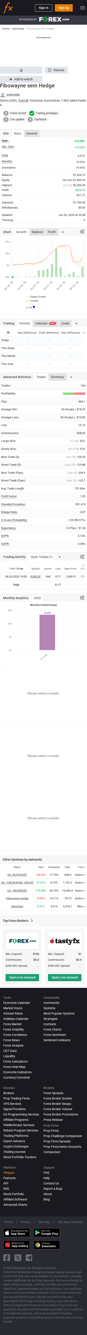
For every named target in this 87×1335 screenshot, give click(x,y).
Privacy (25, 1222)
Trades (41, 377)
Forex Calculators (15, 1061)
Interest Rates (13, 1013)
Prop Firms (51, 1130)
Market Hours (12, 1008)
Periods (24, 323)
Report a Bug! (53, 1188)
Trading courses (14, 1152)
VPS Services (12, 1103)
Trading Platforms (15, 1136)
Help (47, 1178)
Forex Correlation (15, 1035)
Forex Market (12, 1024)
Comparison (52, 1152)
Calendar (45, 323)
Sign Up (63, 8)
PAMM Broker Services (18, 1125)
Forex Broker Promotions (61, 1114)
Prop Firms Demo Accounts (62, 1146)
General (31, 133)
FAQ (46, 1172)
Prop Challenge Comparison (63, 1136)
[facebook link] (6, 1258)
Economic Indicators (17, 1072)
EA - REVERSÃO (17, 890)
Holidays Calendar (16, 1019)
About (48, 1194)
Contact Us (51, 1183)
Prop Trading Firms (16, 1098)
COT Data (10, 1051)
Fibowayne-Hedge (17, 898)
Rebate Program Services (20, 1130)
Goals (65, 323)
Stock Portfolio (13, 1194)
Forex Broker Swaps (57, 1103)
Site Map (44, 1222)
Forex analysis (13, 1045)
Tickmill (23, 100)
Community (52, 1003)
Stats (17, 133)
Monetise (17, 906)
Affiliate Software (15, 1199)
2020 (37, 598)
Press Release (53, 1120)
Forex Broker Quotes (58, 1098)
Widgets (8, 1172)
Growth (21, 232)
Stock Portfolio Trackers (19, 1157)
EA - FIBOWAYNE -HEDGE (17, 882)
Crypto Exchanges (16, 1146)
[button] (56, 70)
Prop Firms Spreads (57, 1141)
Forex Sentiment (55, 1035)
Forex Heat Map (14, 1067)
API (5, 1183)
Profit (52, 232)
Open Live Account (22, 977)
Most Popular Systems (59, 1013)
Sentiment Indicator (57, 1040)
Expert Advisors (14, 1141)
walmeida (13, 94)
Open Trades (42, 557)
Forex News (11, 1040)
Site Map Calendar (70, 1222)
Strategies (51, 1019)
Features (9, 1178)
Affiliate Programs (15, 1120)
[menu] (82, 7)
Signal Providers (14, 1109)
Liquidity (9, 1056)
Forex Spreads (53, 1093)
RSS (6, 1188)
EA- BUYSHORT (17, 874)
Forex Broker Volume (58, 1109)
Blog (47, 1199)
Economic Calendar (16, 1003)
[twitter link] (17, 1258)
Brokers (8, 1093)
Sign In (43, 8)
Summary (57, 377)
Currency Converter (16, 1077)
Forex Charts (52, 1029)
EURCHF (35, 576)
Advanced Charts (15, 1204)
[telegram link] (29, 1258)
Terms (8, 1222)
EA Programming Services (21, 1114)
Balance (37, 232)
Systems (49, 1008)
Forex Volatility (13, 1029)
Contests (50, 1024)
